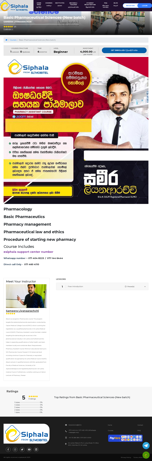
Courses (13, 40)
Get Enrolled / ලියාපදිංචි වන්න (124, 50)
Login (144, 6)
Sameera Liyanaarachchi (22, 310)
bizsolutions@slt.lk (75, 425)
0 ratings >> (8, 29)
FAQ (139, 430)
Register (130, 6)
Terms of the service (140, 457)
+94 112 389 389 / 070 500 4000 (80, 437)
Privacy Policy (126, 457)
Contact (140, 425)
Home (110, 425)
